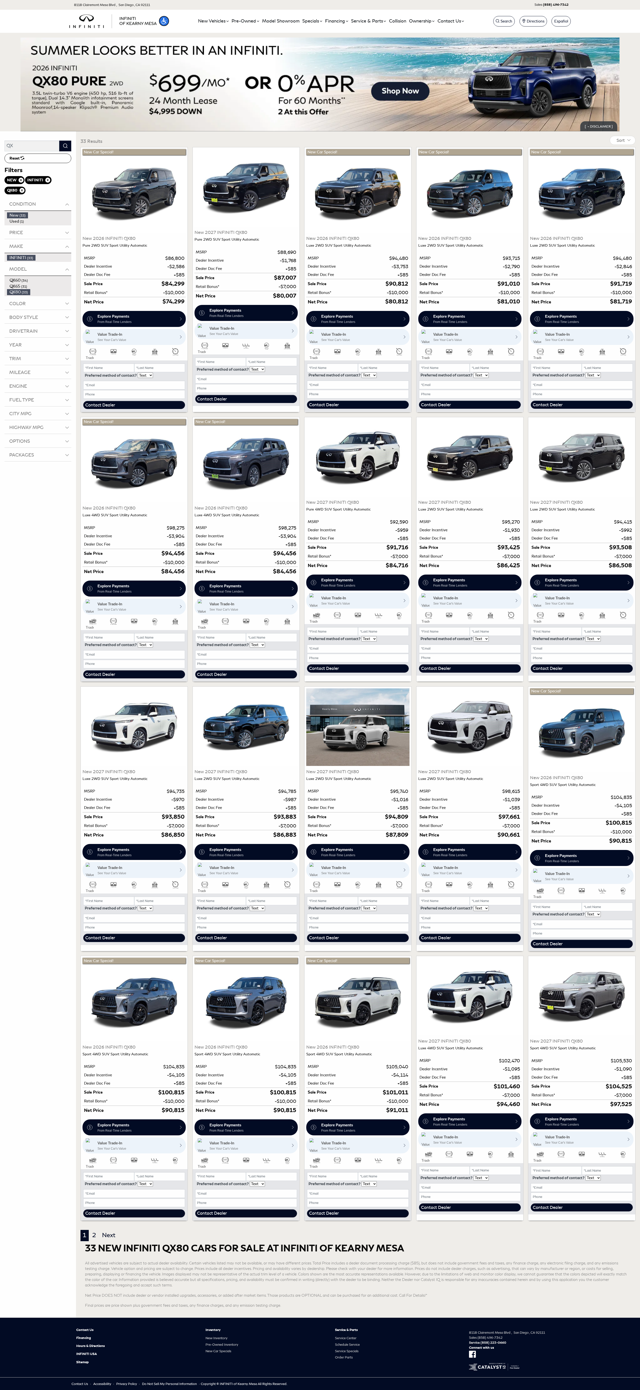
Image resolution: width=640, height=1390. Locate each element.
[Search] (65, 146)
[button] (164, 21)
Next (109, 1235)
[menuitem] (39, 215)
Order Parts (344, 1357)
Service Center (345, 1338)
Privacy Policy (126, 1384)
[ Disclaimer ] (599, 126)
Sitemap (82, 1362)
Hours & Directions (90, 1346)
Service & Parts (346, 1330)
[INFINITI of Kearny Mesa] (113, 20)
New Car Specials (218, 1351)
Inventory (213, 1330)
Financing (83, 1338)
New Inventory (217, 1338)
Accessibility (102, 1384)
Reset (15, 158)
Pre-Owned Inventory (222, 1344)
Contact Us (85, 1330)
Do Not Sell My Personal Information (169, 1384)
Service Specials (346, 1351)
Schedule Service (347, 1344)
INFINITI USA (86, 1354)
